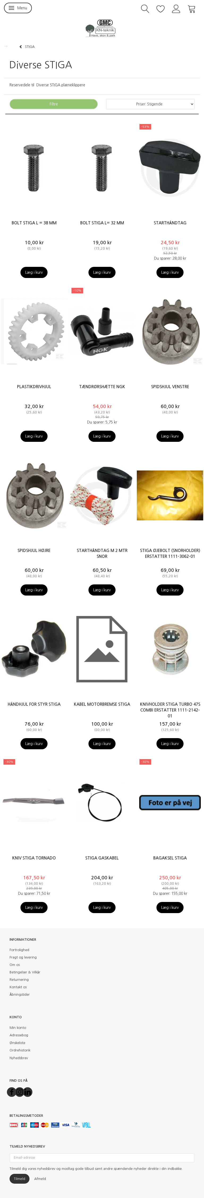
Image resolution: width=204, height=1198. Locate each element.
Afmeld (40, 1178)
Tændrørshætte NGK (102, 387)
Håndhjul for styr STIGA (34, 704)
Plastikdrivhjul (34, 387)
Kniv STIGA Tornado (34, 858)
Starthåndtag (170, 223)
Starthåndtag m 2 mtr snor (102, 553)
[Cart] (192, 8)
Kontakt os (18, 987)
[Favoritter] (160, 8)
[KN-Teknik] (102, 28)
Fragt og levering (23, 957)
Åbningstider (20, 994)
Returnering (19, 979)
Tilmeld (19, 1178)
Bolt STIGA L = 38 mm (34, 223)
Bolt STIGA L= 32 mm (102, 223)
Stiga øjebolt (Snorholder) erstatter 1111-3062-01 (170, 553)
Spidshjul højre (34, 551)
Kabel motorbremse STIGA (102, 704)
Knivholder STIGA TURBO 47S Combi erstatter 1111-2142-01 (170, 710)
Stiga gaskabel (102, 858)
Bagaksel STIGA (170, 858)
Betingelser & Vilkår (25, 972)
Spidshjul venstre (170, 387)
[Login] (176, 8)
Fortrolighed (19, 950)
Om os (15, 964)
